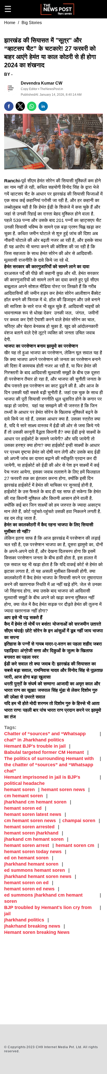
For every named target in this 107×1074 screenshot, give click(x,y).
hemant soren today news (33, 851)
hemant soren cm (75, 845)
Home (9, 22)
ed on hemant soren (26, 857)
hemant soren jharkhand (31, 833)
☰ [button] (8, 9)
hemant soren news (63, 789)
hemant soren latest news (32, 814)
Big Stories (32, 22)
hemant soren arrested (29, 826)
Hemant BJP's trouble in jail (35, 746)
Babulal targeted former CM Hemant (44, 752)
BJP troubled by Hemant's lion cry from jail (48, 910)
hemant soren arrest (26, 845)
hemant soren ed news (29, 888)
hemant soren (19, 789)
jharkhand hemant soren (31, 864)
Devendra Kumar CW (41, 83)
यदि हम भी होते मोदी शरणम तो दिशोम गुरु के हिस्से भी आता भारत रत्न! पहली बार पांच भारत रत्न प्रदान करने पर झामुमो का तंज (52, 710)
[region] (53, 981)
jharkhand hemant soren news (37, 876)
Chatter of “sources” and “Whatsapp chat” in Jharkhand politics (45, 736)
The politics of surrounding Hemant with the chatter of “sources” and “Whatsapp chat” (49, 764)
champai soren (78, 820)
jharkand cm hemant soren (34, 839)
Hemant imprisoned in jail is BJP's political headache (42, 780)
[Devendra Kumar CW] (11, 88)
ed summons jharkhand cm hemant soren (43, 898)
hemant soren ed (23, 808)
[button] (9, 106)
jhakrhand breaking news (32, 926)
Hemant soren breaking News (37, 932)
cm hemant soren (23, 795)
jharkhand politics (24, 919)
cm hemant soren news (30, 820)
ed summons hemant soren (34, 870)
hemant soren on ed (26, 882)
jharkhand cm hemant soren (35, 802)
